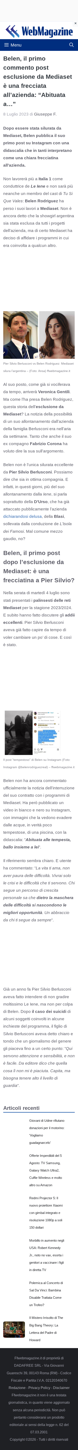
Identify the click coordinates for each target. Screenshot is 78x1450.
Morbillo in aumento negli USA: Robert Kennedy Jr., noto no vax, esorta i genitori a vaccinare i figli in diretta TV (46, 1255)
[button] (71, 45)
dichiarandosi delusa (22, 516)
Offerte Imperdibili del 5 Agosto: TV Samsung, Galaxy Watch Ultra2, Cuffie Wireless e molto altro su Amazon (45, 1170)
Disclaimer (61, 1388)
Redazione (17, 1388)
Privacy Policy (39, 1388)
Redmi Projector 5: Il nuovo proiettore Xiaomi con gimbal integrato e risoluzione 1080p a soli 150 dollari (46, 1213)
